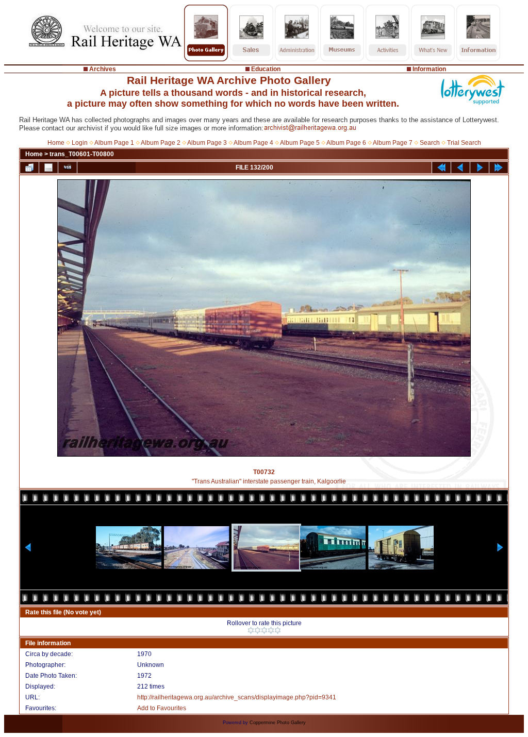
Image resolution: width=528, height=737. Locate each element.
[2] (257, 630)
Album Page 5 (300, 142)
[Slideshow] (67, 167)
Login (80, 142)
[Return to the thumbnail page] (29, 167)
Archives (102, 69)
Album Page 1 (114, 142)
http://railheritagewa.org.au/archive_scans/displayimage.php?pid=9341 (236, 697)
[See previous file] (460, 167)
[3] (264, 630)
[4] (271, 630)
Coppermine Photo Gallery (278, 722)
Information (429, 69)
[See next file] (479, 167)
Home (55, 142)
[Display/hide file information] (48, 167)
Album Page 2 (160, 142)
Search (430, 142)
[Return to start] (441, 167)
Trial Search (464, 142)
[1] (251, 630)
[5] (277, 630)
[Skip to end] (498, 167)
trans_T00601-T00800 (82, 154)
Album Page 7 (392, 142)
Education (265, 69)
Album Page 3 (207, 142)
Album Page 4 (253, 142)
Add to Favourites (161, 708)
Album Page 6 (346, 142)
